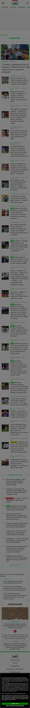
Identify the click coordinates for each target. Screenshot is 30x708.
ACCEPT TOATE (15, 703)
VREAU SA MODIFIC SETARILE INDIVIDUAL (15, 705)
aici (21, 687)
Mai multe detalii (7, 682)
